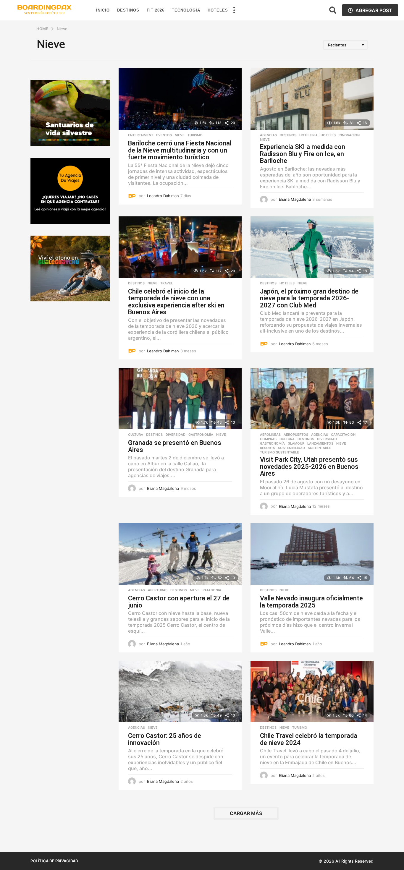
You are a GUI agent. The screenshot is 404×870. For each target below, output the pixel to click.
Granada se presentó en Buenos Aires (174, 446)
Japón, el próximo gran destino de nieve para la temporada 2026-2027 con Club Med (309, 298)
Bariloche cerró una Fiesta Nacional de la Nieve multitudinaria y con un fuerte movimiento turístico (179, 150)
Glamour (296, 443)
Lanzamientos (320, 443)
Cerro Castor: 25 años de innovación (164, 739)
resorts (267, 448)
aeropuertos (296, 434)
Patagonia (212, 590)
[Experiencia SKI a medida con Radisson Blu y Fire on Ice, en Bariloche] (312, 99)
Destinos (128, 10)
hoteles (328, 135)
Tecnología (186, 10)
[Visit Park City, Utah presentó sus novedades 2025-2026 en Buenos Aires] (312, 398)
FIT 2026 (155, 10)
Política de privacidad (54, 860)
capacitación (343, 434)
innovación (349, 135)
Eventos (164, 135)
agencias (268, 135)
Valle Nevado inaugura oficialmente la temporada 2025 (311, 601)
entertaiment (140, 135)
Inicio (103, 10)
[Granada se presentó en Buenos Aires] (180, 398)
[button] (234, 10)
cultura (135, 434)
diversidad (175, 434)
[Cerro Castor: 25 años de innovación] (180, 691)
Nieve (180, 135)
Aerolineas (270, 434)
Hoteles (218, 10)
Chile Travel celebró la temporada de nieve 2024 (308, 739)
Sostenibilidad (291, 448)
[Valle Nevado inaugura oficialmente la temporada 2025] (312, 554)
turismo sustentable (279, 452)
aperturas (157, 590)
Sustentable (319, 448)
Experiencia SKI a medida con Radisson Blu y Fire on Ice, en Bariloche (302, 153)
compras (268, 439)
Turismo (195, 135)
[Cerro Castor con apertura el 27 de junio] (180, 554)
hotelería (308, 135)
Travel (166, 283)
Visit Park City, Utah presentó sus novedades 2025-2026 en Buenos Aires (309, 466)
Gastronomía (200, 434)
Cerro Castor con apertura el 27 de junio (179, 601)
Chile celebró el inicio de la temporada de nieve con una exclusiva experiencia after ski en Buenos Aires (176, 302)
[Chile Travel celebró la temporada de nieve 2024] (312, 691)
